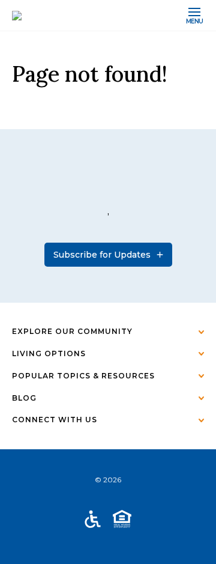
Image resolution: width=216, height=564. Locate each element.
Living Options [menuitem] (49, 353)
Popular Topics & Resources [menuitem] (83, 375)
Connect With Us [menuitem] (54, 419)
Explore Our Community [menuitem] (72, 331)
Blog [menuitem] (24, 397)
